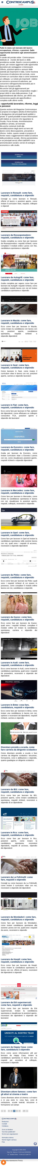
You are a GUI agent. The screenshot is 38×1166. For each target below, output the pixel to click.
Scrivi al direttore (7, 1129)
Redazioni (5, 1121)
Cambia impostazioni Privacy (13, 1160)
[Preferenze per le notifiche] (3, 1162)
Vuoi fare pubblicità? (8, 1132)
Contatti (4, 1124)
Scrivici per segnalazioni (10, 1134)
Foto (3, 1142)
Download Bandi (19, 155)
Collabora (5, 1126)
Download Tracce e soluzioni (19, 163)
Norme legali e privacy (9, 1140)
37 (24, 1111)
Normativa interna (7, 1137)
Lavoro (21, 4)
